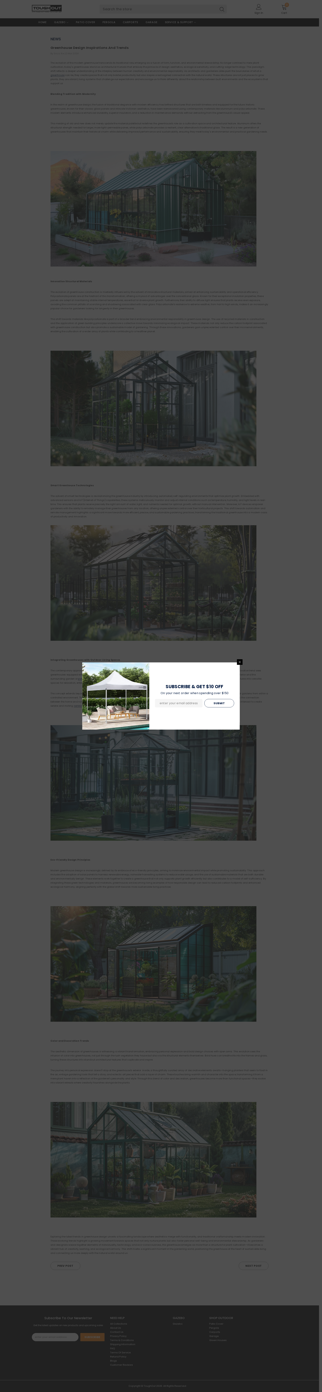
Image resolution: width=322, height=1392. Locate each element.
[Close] (240, 662)
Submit (219, 703)
